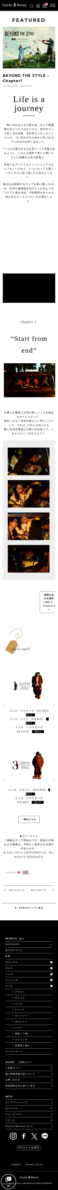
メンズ (9, 974)
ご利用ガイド (12, 1068)
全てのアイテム (14, 950)
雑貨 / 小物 (21, 1033)
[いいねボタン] (12, 873)
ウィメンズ (11, 980)
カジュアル (11, 962)
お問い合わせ (12, 1079)
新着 (7, 956)
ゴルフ (9, 968)
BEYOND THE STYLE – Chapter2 (19, 890)
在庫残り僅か (22, 1045)
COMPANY (16, 1164)
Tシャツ (19, 1010)
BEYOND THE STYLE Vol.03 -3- (42, 890)
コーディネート (14, 1051)
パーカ (18, 1004)
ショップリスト (14, 1114)
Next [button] (54, 705)
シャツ (18, 1027)
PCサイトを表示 (29, 1147)
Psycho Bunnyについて (19, 1126)
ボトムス (20, 998)
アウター (20, 992)
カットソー (21, 1015)
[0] (44, 7)
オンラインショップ (16, 1102)
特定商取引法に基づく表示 (20, 1085)
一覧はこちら (29, 819)
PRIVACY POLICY (34, 1164)
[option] (29, 703)
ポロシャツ (21, 1021)
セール (9, 986)
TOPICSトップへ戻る (31, 908)
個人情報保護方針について (20, 1074)
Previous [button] (4, 705)
